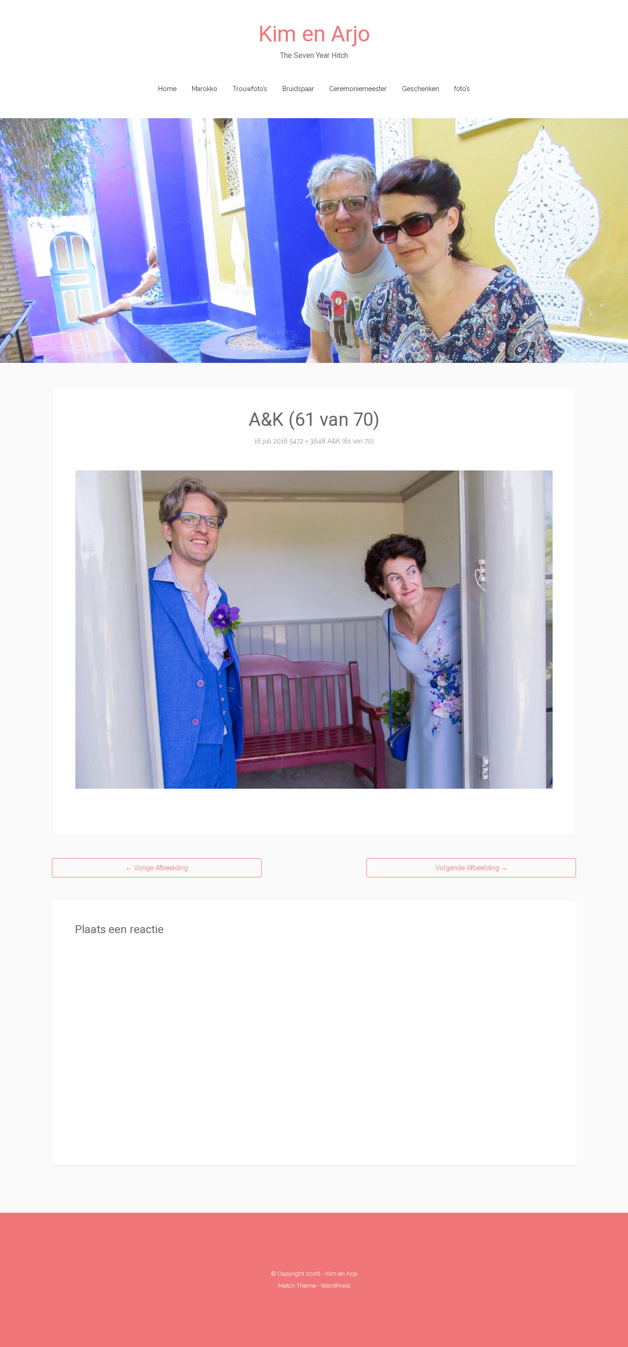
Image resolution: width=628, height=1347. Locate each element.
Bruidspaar (298, 88)
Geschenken (420, 88)
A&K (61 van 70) (350, 441)
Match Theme (297, 1285)
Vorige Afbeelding (157, 867)
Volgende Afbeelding (471, 867)
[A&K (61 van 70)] (314, 629)
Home (167, 88)
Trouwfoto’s (250, 88)
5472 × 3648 (307, 441)
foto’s (462, 88)
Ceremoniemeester (358, 88)
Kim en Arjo (314, 34)
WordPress (335, 1285)
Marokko (204, 88)
